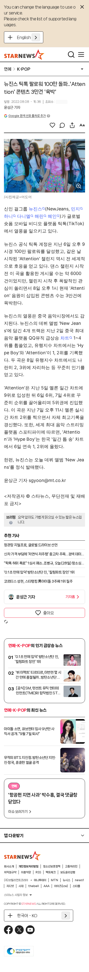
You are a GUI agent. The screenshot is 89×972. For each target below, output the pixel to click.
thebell (33, 886)
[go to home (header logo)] (24, 54)
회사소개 (9, 866)
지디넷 (10, 886)
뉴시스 (66, 880)
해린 (39, 216)
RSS (38, 872)
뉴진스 (35, 208)
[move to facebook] (8, 929)
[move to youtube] (30, 929)
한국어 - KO (27, 915)
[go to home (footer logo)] (22, 856)
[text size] (82, 125)
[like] (52, 125)
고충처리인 (71, 866)
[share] (72, 125)
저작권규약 (10, 872)
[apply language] (36, 37)
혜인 (52, 216)
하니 (8, 216)
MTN (54, 880)
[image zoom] (78, 186)
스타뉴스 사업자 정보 (16, 894)
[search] (71, 54)
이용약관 (26, 872)
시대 (21, 886)
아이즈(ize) (61, 886)
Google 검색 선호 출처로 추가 (26, 115)
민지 (75, 208)
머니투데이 (40, 880)
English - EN (28, 37)
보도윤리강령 (67, 872)
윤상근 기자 (12, 108)
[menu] (81, 54)
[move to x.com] (19, 929)
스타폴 (76, 886)
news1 (79, 880)
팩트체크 (51, 872)
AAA (46, 886)
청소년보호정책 (51, 866)
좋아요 (48, 613)
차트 (64, 338)
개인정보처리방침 (28, 866)
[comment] (62, 125)
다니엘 (23, 216)
